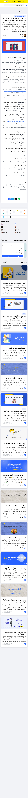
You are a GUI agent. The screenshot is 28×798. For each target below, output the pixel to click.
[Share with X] (16, 199)
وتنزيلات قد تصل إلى (15, 91)
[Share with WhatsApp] (19, 199)
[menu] (2, 5)
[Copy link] (9, 199)
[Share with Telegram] (12, 199)
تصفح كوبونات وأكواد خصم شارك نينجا (13, 256)
